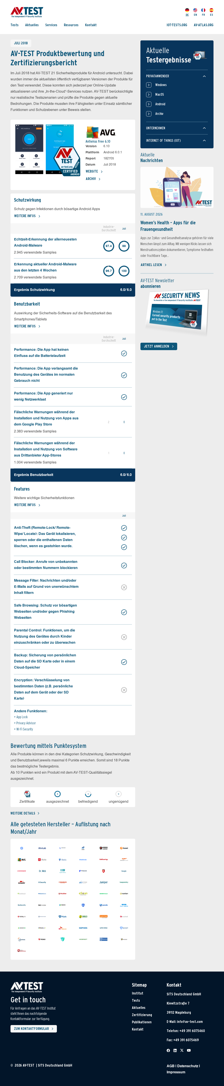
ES (211, 14)
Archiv (91, 179)
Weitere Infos (25, 216)
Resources (71, 25)
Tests (14, 25)
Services (51, 25)
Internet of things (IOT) (163, 140)
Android (160, 104)
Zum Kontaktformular (31, 1029)
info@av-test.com (190, 1022)
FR (203, 14)
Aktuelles (32, 25)
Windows (161, 85)
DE (187, 14)
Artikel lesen (151, 265)
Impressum (176, 1072)
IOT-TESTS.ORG (177, 25)
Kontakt (91, 25)
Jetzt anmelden (156, 346)
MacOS (159, 94)
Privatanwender (157, 76)
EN (195, 14)
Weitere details (22, 813)
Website (92, 171)
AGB (171, 1066)
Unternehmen (155, 128)
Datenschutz (187, 1066)
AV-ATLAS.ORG (204, 25)
